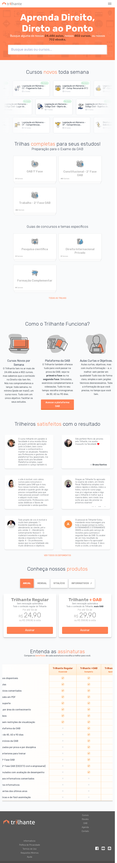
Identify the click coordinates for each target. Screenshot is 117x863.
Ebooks (85, 819)
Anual (27, 583)
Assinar (30, 630)
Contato (85, 831)
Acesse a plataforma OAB (57, 404)
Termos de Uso (30, 849)
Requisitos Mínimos (30, 853)
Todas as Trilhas (57, 298)
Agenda (85, 827)
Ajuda (29, 857)
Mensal (42, 583)
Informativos (81, 583)
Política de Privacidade (29, 845)
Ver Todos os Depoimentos (57, 555)
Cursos (85, 815)
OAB (85, 823)
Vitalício (59, 583)
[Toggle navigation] (110, 4)
